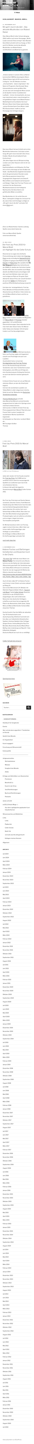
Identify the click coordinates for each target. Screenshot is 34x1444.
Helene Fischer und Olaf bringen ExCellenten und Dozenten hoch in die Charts (16, 552)
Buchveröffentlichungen (13, 793)
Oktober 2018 (7, 1076)
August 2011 (7, 1379)
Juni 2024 (6, 857)
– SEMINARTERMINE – (10, 719)
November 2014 (8, 1235)
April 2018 (6, 1098)
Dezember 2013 (8, 1275)
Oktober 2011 (7, 1371)
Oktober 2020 (7, 994)
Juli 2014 (5, 1249)
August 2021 (7, 961)
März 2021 (6, 976)
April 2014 (6, 1260)
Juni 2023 (6, 891)
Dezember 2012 (8, 1320)
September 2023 (8, 883)
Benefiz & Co (9, 782)
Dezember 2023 (8, 876)
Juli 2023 (6, 887)
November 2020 (8, 991)
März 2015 (6, 1220)
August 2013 (7, 1290)
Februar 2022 (7, 939)
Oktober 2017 (7, 1120)
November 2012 (8, 1323)
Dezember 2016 (8, 1153)
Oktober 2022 (7, 913)
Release (7, 765)
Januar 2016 (6, 1190)
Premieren (8, 779)
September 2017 (8, 1124)
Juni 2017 (6, 1135)
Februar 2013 (7, 1312)
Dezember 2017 (8, 1113)
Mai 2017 (6, 1138)
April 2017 (6, 1142)
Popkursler (8, 824)
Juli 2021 (5, 965)
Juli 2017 (5, 1131)
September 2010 (8, 1419)
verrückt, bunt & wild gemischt (14, 835)
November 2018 (8, 1072)
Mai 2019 (6, 1050)
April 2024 (6, 861)
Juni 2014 (6, 1253)
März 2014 (6, 1264)
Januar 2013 (6, 1316)
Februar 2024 (7, 868)
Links (4, 818)
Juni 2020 (6, 1009)
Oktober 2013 (7, 1283)
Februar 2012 (7, 1357)
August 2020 (7, 1002)
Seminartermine (9, 679)
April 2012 (6, 1349)
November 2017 (8, 1116)
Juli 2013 (5, 1294)
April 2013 (6, 1305)
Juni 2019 (6, 1046)
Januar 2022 (7, 942)
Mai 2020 (6, 1013)
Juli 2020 (6, 1005)
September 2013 (8, 1286)
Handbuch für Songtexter (11, 723)
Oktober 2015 (7, 1201)
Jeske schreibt (7, 801)
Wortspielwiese (10, 761)
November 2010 (8, 1412)
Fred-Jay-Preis (10, 478)
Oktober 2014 (7, 1238)
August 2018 (7, 1083)
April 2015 (6, 1216)
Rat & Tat (8, 831)
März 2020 (6, 1020)
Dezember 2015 (8, 1194)
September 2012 (8, 1331)
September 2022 (8, 917)
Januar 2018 (6, 1109)
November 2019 (8, 1031)
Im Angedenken (8, 740)
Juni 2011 (6, 1386)
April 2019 (6, 1053)
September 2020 (8, 998)
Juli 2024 (6, 854)
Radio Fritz (13, 263)
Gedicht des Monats (9, 736)
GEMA (13, 281)
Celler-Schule (18, 592)
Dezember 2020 (8, 987)
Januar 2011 (6, 1405)
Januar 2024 (7, 872)
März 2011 (6, 1397)
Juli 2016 (5, 1172)
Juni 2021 (6, 968)
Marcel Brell (9, 320)
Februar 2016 (7, 1187)
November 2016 (8, 1157)
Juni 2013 (6, 1297)
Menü (18, 12)
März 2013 (6, 1309)
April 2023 (6, 898)
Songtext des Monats (12, 768)
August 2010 (7, 1423)
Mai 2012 (6, 1346)
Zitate (7, 772)
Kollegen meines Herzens (13, 838)
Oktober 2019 (7, 1035)
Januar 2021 (6, 983)
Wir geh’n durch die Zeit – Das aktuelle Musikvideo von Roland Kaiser (16, 29)
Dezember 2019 (8, 1028)
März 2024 (6, 865)
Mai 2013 (6, 1301)
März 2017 (6, 1146)
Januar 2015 (6, 1227)
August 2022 (7, 920)
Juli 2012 (5, 1338)
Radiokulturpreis (25, 258)
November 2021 (8, 950)
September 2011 (8, 1375)
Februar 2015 (7, 1223)
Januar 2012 (6, 1360)
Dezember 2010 (8, 1408)
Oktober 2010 (7, 1416)
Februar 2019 (7, 1061)
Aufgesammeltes (8, 758)
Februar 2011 (7, 1401)
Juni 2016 (6, 1175)
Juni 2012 (6, 1342)
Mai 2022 (6, 928)
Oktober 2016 (7, 1161)
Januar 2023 (7, 905)
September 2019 (8, 1039)
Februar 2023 (7, 902)
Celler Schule (9, 828)
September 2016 (8, 1164)
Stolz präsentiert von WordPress (12, 1439)
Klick (8, 205)
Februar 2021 (7, 979)
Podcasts (8, 796)
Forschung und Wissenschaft (12, 747)
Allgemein (6, 842)
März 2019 (6, 1057)
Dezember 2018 (8, 1068)
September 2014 (8, 1242)
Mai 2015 (6, 1212)
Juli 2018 (5, 1087)
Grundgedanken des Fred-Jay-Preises (15, 363)
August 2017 (7, 1127)
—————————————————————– (15, 754)
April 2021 (6, 972)
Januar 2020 (7, 1024)
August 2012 (7, 1334)
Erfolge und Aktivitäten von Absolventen (16, 776)
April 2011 (6, 1394)
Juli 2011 (5, 1382)
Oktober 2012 (7, 1327)
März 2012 (6, 1353)
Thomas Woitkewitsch (10, 399)
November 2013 (8, 1279)
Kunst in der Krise (10, 786)
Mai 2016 (6, 1179)
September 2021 (8, 957)
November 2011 (8, 1368)
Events (5, 726)
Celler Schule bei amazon (12, 641)
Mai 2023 (6, 894)
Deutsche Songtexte (10, 4)
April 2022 (6, 931)
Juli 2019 (5, 1042)
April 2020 (6, 1016)
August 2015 (7, 1209)
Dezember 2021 (8, 946)
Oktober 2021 (7, 954)
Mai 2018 (6, 1094)
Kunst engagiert (8, 743)
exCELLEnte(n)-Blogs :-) (10, 804)
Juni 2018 (6, 1090)
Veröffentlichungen (11, 789)
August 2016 (7, 1168)
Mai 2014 (6, 1257)
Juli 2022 (5, 924)
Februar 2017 (7, 1150)
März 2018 (6, 1101)
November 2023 (8, 880)
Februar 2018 (7, 1105)
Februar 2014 (7, 1268)
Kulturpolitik (7, 751)
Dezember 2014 (8, 1231)
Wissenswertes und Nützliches (13, 814)
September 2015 (8, 1205)
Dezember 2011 (8, 1364)
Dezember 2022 (8, 909)
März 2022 (6, 935)
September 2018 (8, 1079)
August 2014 (7, 1246)
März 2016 (6, 1183)
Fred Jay (18, 320)
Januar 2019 (6, 1064)
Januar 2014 (6, 1272)
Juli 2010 (5, 1427)
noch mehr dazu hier (9, 540)
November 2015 (8, 1198)
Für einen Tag (7, 558)
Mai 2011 (5, 1390)
